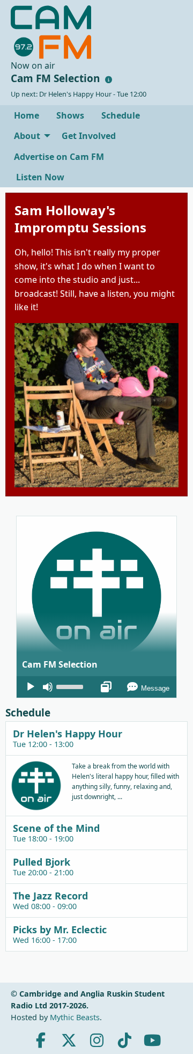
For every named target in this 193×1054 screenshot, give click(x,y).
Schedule (120, 115)
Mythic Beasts (75, 1017)
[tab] (96, 738)
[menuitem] (26, 115)
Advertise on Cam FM (59, 157)
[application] (96, 687)
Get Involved (89, 136)
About (27, 136)
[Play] (30, 687)
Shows (70, 115)
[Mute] (47, 687)
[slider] (71, 686)
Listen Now (39, 177)
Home (26, 115)
